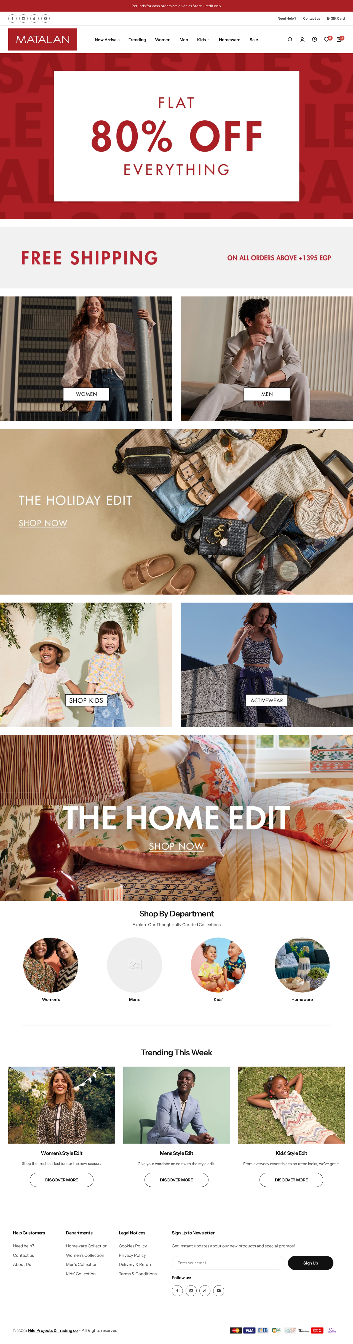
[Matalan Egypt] (42, 39)
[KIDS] (218, 965)
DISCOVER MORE (61, 1180)
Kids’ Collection (81, 1273)
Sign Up (310, 1263)
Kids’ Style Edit (291, 1153)
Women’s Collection (85, 1255)
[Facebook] (12, 18)
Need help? (23, 1245)
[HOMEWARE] (302, 965)
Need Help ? (287, 18)
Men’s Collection (82, 1264)
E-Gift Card (336, 18)
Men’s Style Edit (176, 1153)
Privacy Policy (132, 1255)
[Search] (290, 39)
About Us (22, 1264)
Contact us (311, 18)
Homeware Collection (87, 1245)
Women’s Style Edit (61, 1153)
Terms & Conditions (138, 1273)
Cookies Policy (133, 1245)
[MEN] (134, 965)
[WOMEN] (50, 965)
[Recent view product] (314, 39)
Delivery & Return (136, 1264)
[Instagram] (23, 18)
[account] (302, 39)
